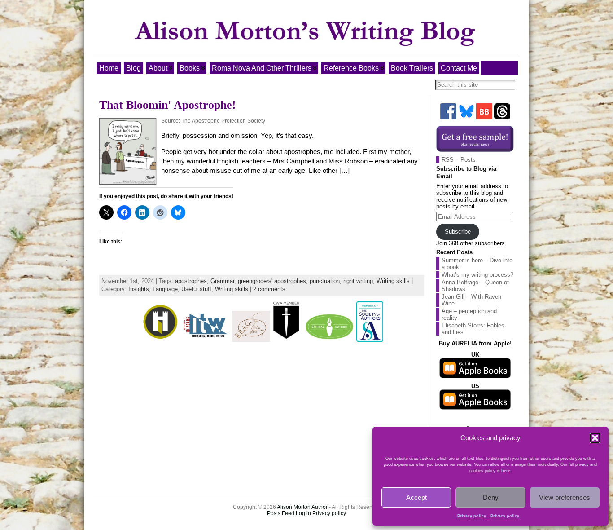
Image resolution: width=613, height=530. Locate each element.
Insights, (140, 289)
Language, (167, 289)
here (505, 470)
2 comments (269, 289)
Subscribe (458, 231)
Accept (416, 497)
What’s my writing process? (477, 274)
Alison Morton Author (302, 507)
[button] (595, 437)
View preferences (564, 497)
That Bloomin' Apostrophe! (167, 104)
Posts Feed (280, 513)
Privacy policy (471, 516)
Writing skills (393, 281)
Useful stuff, (198, 289)
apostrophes (191, 281)
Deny (491, 497)
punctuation (325, 281)
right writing (358, 281)
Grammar (222, 281)
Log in (303, 513)
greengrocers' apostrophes (272, 281)
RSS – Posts (459, 159)
